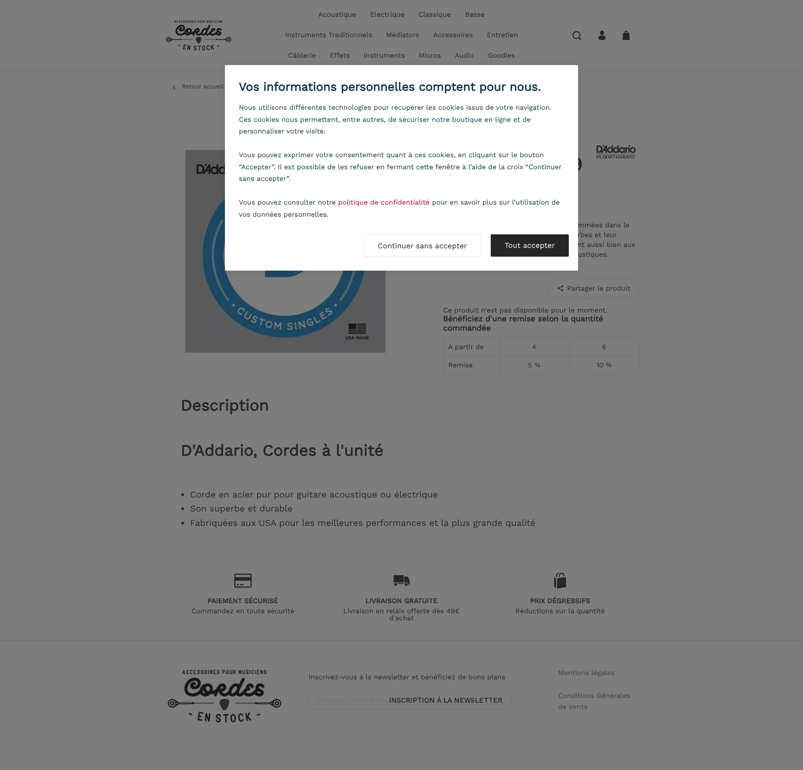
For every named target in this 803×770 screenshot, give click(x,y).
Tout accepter (530, 245)
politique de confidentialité (384, 202)
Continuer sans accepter (422, 245)
